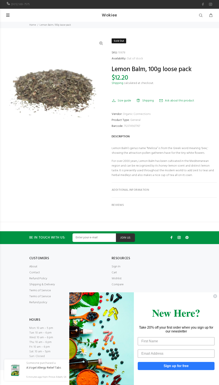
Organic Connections (137, 114)
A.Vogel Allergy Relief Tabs (43, 368)
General (135, 120)
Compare (118, 284)
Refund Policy (38, 278)
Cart (114, 272)
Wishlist (117, 278)
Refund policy (38, 302)
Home (32, 25)
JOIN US (125, 237)
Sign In (116, 266)
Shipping (117, 83)
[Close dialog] (215, 296)
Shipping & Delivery (42, 284)
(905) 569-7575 (20, 4)
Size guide (124, 100)
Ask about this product (179, 100)
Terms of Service (40, 290)
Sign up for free (176, 366)
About (33, 266)
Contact (34, 272)
